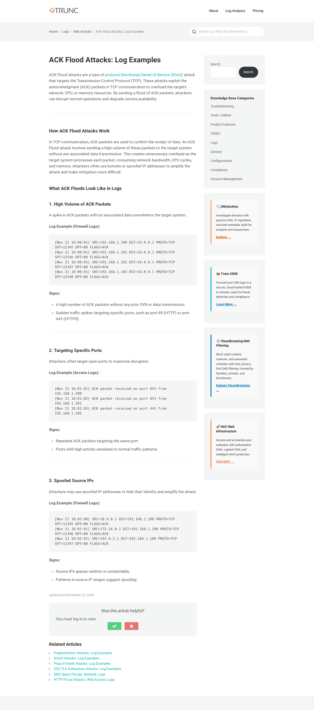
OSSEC (215, 133)
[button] (114, 626)
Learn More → (226, 304)
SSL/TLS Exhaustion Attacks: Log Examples (87, 669)
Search (215, 64)
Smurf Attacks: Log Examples (76, 658)
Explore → (223, 237)
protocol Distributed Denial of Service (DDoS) (144, 74)
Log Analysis (235, 11)
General (216, 152)
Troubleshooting (222, 106)
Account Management (226, 179)
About (213, 11)
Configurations (221, 161)
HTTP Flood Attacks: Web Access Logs (84, 680)
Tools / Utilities (221, 115)
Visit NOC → (225, 461)
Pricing (258, 11)
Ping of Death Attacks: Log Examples (82, 663)
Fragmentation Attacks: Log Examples (83, 653)
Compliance (219, 170)
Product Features (223, 124)
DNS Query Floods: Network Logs (79, 674)
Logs (214, 142)
